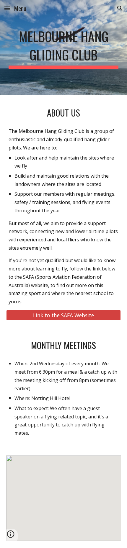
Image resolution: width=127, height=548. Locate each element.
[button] (7, 8)
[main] (63, 47)
